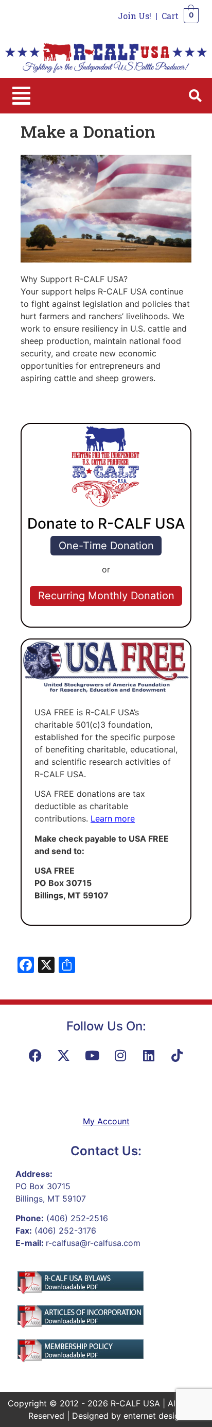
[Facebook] (35, 1056)
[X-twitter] (64, 1056)
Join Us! (134, 15)
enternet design (153, 1415)
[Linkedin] (149, 1056)
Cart (170, 15)
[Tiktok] (177, 1056)
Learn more (113, 818)
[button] (21, 95)
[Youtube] (92, 1056)
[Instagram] (120, 1056)
